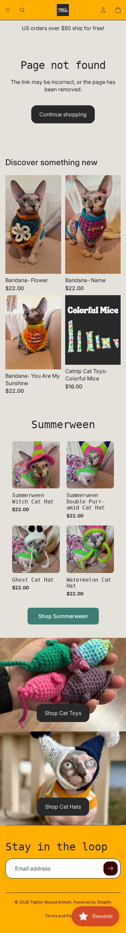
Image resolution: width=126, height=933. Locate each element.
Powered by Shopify (92, 902)
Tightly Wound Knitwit (50, 902)
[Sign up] (110, 868)
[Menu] (7, 10)
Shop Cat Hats (63, 806)
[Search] (22, 10)
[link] (36, 480)
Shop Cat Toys (63, 713)
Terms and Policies (63, 915)
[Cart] (118, 10)
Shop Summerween (63, 616)
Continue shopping (63, 114)
